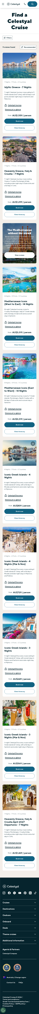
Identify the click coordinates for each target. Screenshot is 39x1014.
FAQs (21, 982)
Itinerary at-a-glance (13, 109)
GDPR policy (20, 1004)
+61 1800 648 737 (25, 4)
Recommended (29, 47)
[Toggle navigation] (3, 4)
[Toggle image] (33, 56)
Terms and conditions (11, 999)
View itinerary (19, 128)
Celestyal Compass (10, 953)
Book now (19, 121)
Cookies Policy (8, 1004)
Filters (9, 38)
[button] (12, 105)
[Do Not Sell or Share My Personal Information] (3, 1010)
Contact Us (11, 982)
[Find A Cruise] (32, 4)
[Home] (13, 4)
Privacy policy (8, 1006)
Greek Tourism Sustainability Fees (15, 1001)
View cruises (19, 255)
